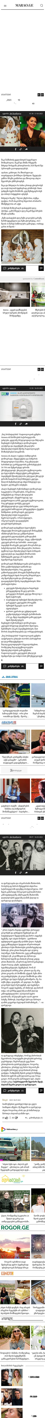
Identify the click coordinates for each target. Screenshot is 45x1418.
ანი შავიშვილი (15, 114)
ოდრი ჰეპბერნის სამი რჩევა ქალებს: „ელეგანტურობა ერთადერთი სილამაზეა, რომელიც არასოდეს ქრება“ (33, 1396)
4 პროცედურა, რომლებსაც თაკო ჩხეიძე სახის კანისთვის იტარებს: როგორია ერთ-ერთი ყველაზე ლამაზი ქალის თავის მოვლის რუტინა (33, 1377)
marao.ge (13, 388)
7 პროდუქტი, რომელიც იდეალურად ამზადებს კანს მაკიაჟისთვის (33, 1416)
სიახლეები (6, 95)
